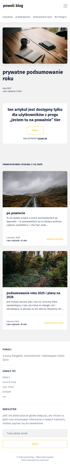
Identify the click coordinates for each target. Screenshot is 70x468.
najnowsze (8, 17)
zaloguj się (42, 138)
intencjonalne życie (42, 17)
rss (4, 396)
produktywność (23, 17)
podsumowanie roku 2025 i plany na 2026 (33, 295)
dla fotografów (62, 17)
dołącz (35, 130)
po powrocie (16, 213)
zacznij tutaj (9, 382)
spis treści (8, 387)
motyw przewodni (55, 239)
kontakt (7, 391)
